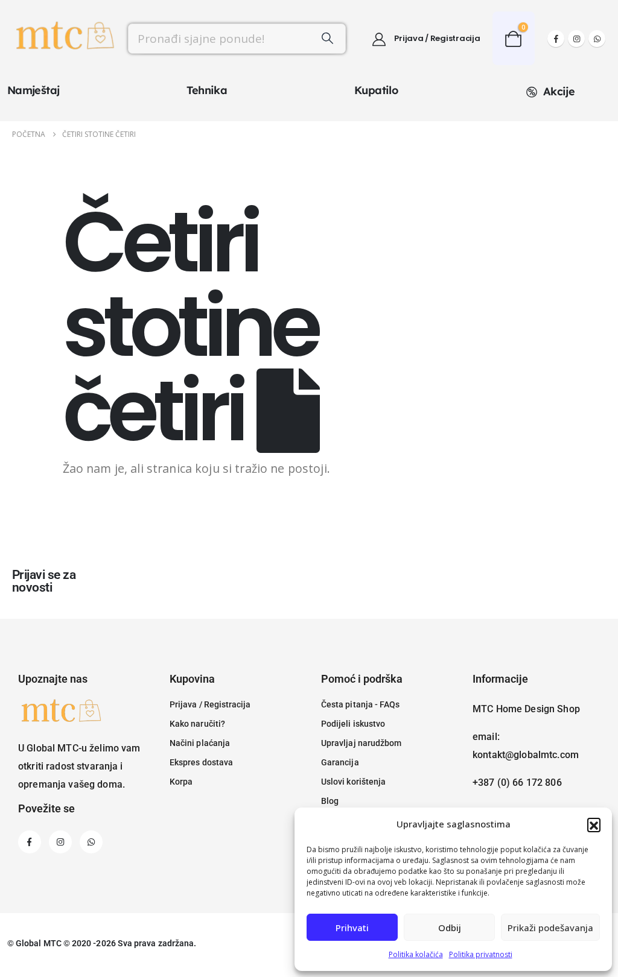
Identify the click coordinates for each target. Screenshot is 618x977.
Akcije (559, 91)
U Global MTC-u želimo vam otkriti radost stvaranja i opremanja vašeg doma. (79, 766)
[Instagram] (576, 38)
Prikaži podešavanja (550, 928)
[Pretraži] (328, 38)
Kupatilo (376, 90)
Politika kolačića (416, 954)
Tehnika (206, 90)
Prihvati (352, 928)
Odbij (449, 928)
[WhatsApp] (596, 38)
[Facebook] (555, 38)
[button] (594, 824)
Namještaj (33, 90)
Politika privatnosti (480, 954)
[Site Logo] (64, 39)
